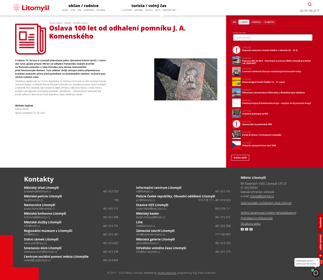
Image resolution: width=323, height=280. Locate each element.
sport (157, 9)
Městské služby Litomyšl (42, 222)
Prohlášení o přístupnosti (257, 218)
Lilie (139, 222)
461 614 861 (110, 260)
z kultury (256, 22)
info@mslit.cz (32, 225)
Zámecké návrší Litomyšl (155, 231)
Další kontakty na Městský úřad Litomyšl (266, 203)
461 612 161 (223, 191)
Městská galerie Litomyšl (155, 239)
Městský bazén (147, 213)
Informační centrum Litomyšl (158, 188)
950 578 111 (223, 208)
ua (301, 10)
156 (116, 200)
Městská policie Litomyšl (43, 196)
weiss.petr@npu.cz (35, 243)
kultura (149, 9)
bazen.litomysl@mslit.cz (150, 217)
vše (234, 22)
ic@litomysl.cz (144, 191)
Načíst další (240, 157)
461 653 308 (223, 226)
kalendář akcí (169, 9)
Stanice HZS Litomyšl (152, 205)
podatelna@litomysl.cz (37, 191)
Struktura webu (251, 224)
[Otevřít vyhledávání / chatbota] (309, 4)
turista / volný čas (148, 6)
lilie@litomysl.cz (145, 225)
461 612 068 (110, 217)
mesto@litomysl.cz (262, 196)
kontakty (101, 9)
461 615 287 (110, 234)
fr (318, 10)
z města (244, 22)
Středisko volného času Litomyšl (161, 248)
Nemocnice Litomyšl (39, 205)
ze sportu (269, 22)
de (311, 10)
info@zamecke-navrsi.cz (150, 234)
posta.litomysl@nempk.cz (39, 208)
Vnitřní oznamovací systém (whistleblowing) (268, 213)
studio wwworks (167, 272)
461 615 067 (110, 243)
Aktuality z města (80, 22)
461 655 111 (110, 208)
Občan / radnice (55, 22)
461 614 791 (110, 226)
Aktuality (67, 22)
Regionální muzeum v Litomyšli (48, 231)
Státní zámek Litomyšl (41, 239)
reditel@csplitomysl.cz (37, 260)
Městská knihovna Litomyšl (45, 213)
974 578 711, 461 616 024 (214, 200)
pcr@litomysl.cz (145, 200)
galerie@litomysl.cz (147, 243)
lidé (79, 9)
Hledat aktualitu (239, 32)
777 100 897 (223, 234)
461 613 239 (110, 251)
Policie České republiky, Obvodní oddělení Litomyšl (175, 196)
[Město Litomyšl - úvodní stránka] (26, 8)
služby (65, 9)
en (306, 10)
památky (138, 9)
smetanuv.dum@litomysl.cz (40, 251)
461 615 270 (223, 251)
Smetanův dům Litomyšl (43, 248)
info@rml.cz (31, 234)
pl (315, 10)
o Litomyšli (126, 9)
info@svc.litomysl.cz (148, 251)
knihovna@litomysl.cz (37, 217)
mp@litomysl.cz (33, 200)
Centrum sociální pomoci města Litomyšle (56, 256)
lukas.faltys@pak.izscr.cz (151, 208)
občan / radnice (84, 6)
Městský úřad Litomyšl (41, 188)
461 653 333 (110, 191)
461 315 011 (223, 217)
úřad (73, 9)
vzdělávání (89, 9)
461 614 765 (223, 243)
